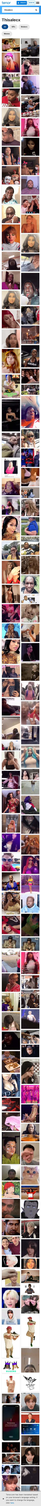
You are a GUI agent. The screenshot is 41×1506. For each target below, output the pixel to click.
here (12, 1503)
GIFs (13, 27)
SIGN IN (31, 3)
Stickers (24, 27)
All (5, 27)
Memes (7, 34)
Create (23, 3)
